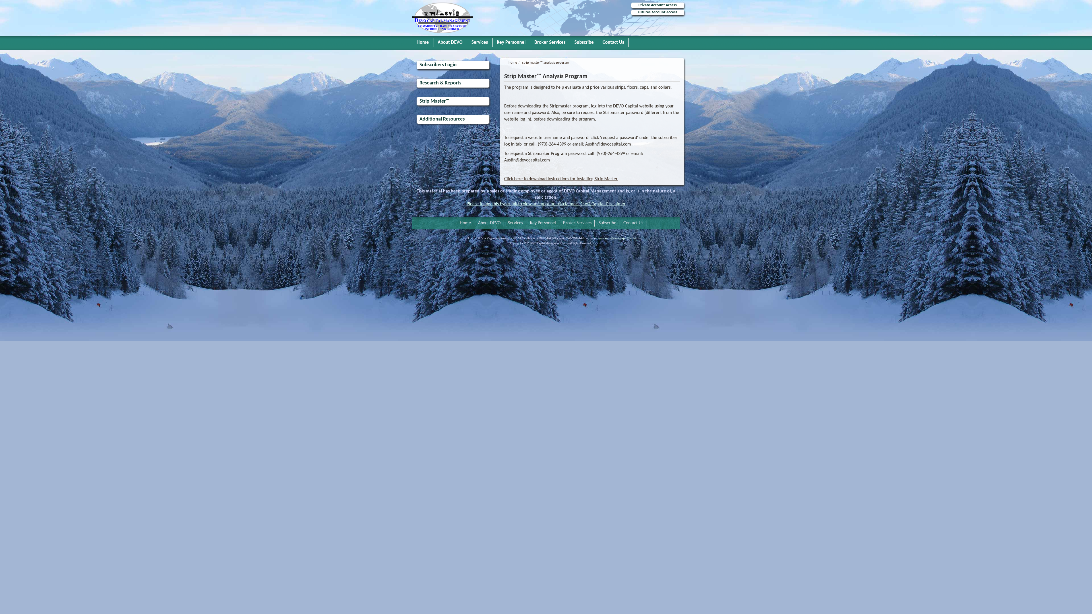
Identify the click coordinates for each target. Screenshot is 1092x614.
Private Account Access (657, 5)
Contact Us (613, 42)
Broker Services (550, 42)
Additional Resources (442, 119)
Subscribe (584, 42)
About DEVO (450, 42)
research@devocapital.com (617, 238)
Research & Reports (440, 83)
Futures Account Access (657, 12)
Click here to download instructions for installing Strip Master (561, 179)
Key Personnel (511, 42)
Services (479, 42)
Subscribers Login (438, 65)
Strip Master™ (434, 101)
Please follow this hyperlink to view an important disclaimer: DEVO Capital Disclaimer (546, 204)
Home (423, 42)
